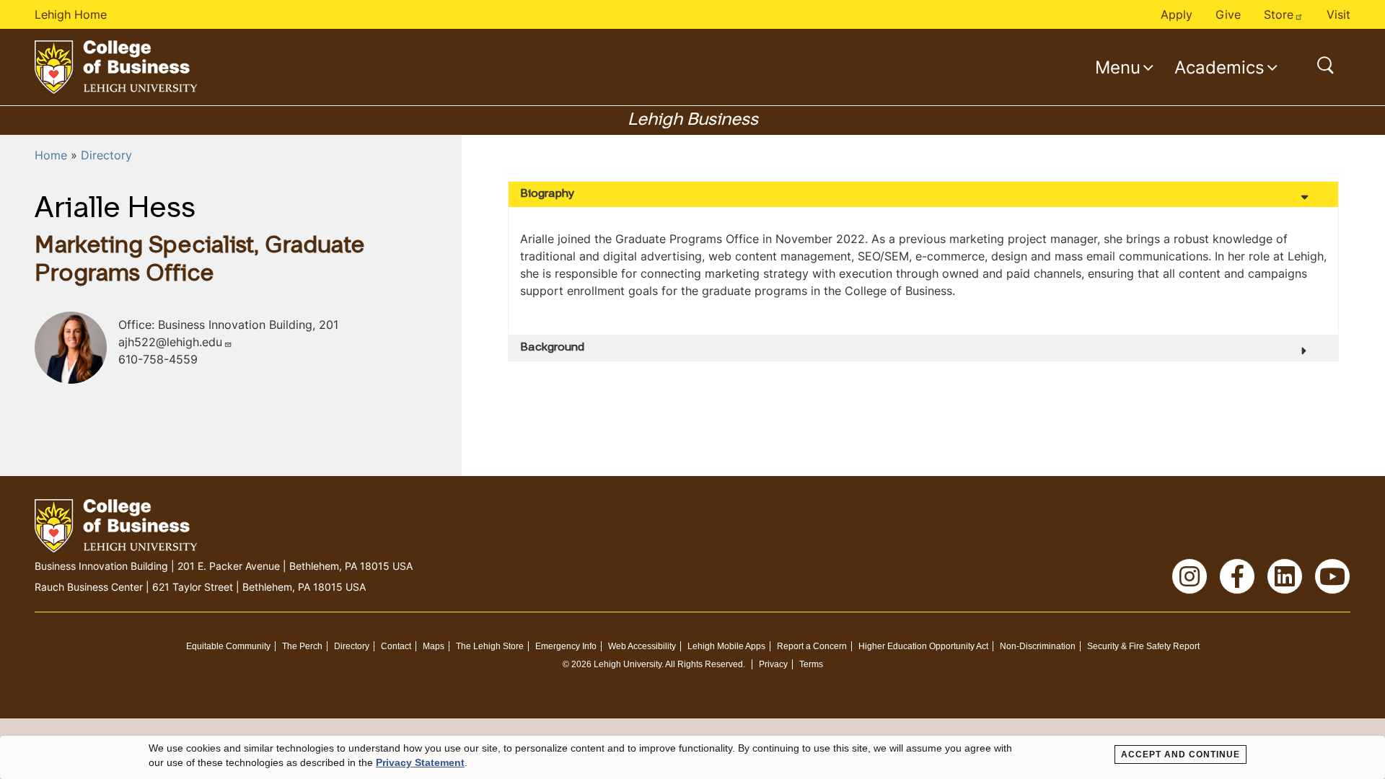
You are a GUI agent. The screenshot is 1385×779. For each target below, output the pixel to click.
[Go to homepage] (116, 67)
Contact (396, 646)
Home (51, 155)
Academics (1219, 67)
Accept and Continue (1180, 754)
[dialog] (692, 757)
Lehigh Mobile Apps (726, 646)
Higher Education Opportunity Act (923, 646)
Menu (1117, 67)
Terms (811, 664)
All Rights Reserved (704, 664)
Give (1228, 14)
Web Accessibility (642, 646)
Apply (1176, 14)
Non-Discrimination (1038, 646)
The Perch (302, 646)
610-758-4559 (158, 359)
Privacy (773, 664)
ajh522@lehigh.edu (170, 342)
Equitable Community (228, 646)
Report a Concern (812, 646)
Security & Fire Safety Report (1143, 646)
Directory (106, 155)
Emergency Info (566, 646)
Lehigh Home (71, 14)
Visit (1338, 14)
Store (1278, 14)
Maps (433, 646)
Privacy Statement (420, 762)
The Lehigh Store (490, 646)
